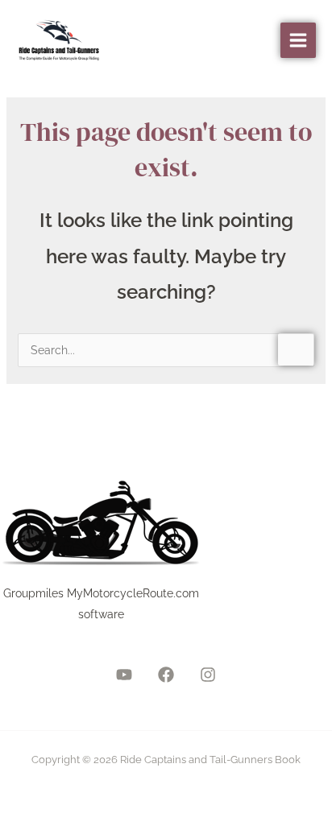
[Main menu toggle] (298, 40)
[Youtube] (124, 675)
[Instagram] (208, 675)
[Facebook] (166, 675)
